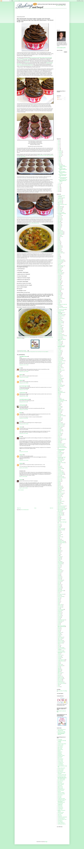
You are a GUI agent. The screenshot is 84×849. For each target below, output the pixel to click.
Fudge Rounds (60, 409)
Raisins (59, 583)
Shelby (20, 412)
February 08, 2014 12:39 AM (23, 460)
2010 (59, 188)
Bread (59, 256)
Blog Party (59, 249)
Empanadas (59, 391)
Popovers (59, 566)
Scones (59, 608)
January (60, 183)
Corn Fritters (60, 351)
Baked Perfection (60, 749)
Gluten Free (59, 422)
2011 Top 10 (60, 199)
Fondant (59, 398)
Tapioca (59, 645)
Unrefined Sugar (60, 665)
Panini (59, 533)
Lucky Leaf (59, 475)
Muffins (59, 502)
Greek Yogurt (60, 433)
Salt (58, 603)
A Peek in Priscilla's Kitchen (62, 743)
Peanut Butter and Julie (61, 793)
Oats (58, 520)
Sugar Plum (59, 814)
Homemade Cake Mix (61, 446)
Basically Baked (60, 756)
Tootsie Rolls (60, 657)
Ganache (34, 351)
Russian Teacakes (60, 596)
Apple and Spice (60, 747)
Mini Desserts (60, 496)
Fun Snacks (59, 411)
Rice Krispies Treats (61, 594)
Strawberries (60, 632)
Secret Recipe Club (26, 58)
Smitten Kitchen (60, 806)
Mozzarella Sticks (60, 501)
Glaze (58, 421)
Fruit (58, 405)
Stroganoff (59, 634)
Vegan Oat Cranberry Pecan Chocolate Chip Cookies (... (62, 172)
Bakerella (59, 750)
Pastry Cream (60, 536)
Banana (59, 235)
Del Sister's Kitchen (61, 769)
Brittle (59, 258)
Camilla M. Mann (22, 392)
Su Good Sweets (60, 813)
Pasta (58, 535)
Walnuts (59, 673)
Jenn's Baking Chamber (61, 779)
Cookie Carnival (60, 334)
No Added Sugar (60, 512)
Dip (58, 373)
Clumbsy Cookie (60, 761)
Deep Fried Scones (60, 370)
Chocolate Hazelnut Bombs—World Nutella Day (63, 178)
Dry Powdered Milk (61, 385)
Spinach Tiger (21, 59)
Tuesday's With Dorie (61, 659)
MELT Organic (60, 488)
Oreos (59, 527)
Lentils (59, 469)
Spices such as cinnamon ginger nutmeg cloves (62, 626)
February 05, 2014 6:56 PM (23, 451)
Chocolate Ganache (61, 314)
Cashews (59, 286)
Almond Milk (60, 208)
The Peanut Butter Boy (61, 818)
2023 (59, 140)
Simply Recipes (60, 805)
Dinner (59, 372)
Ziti (58, 685)
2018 (59, 144)
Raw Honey (59, 587)
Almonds (59, 211)
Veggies (59, 671)
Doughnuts (59, 379)
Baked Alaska (60, 230)
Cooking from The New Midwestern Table (61, 346)
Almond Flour (60, 207)
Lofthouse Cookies (61, 473)
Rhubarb (59, 591)
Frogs (59, 402)
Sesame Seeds (60, 610)
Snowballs (59, 622)
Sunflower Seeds (60, 640)
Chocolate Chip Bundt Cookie (62, 307)
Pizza (58, 560)
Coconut (59, 326)
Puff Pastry (59, 576)
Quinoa (59, 582)
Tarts (58, 646)
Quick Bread (59, 581)
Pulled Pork (59, 577)
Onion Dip (59, 525)
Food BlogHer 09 (60, 399)
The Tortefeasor (60, 821)
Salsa (58, 602)
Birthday (59, 242)
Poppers (59, 567)
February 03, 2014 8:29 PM (23, 418)
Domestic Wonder (60, 770)
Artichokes (59, 224)
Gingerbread (60, 418)
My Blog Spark (60, 503)
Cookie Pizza (60, 341)
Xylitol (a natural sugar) (61, 683)
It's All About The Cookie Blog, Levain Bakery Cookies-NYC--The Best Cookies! (62, 778)
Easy (58, 387)
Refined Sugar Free (61, 590)
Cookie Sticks (60, 343)
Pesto (58, 553)
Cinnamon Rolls (60, 322)
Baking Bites (59, 753)
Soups (44, 351)
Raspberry (59, 584)
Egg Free (59, 388)
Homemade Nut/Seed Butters (62, 447)
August (60, 156)
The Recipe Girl (60, 820)
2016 (59, 147)
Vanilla (59, 666)
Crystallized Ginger (61, 363)
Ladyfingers (59, 467)
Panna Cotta (60, 534)
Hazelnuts (59, 440)
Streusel (59, 633)
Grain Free (59, 427)
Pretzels (59, 574)
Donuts (59, 377)
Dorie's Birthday (60, 378)
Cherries (59, 296)
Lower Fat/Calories (61, 474)
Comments (60, 99)
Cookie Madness (60, 763)
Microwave (59, 495)
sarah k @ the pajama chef (24, 399)
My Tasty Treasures (61, 790)
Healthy (59, 442)
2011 (59, 187)
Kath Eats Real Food (61, 783)
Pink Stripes (59, 797)
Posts (59, 97)
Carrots (22, 351)
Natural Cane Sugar (61, 507)
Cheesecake (59, 293)
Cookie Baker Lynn (61, 762)
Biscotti (59, 243)
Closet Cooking (60, 760)
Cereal (59, 290)
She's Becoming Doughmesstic (60, 804)
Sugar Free (59, 639)
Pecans (59, 547)
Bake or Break (60, 748)
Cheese (59, 291)
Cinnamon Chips (60, 321)
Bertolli (59, 241)
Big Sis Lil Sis (60, 757)
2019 (59, 143)
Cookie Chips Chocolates (62, 335)
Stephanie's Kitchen (61, 812)
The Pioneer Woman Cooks (62, 819)
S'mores (59, 597)
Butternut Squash (60, 272)
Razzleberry (59, 588)
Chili (58, 303)
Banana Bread (27, 61)
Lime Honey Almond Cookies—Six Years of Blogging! (62, 166)
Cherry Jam (59, 297)
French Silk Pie (60, 401)
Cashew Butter (60, 285)
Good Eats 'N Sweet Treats (62, 774)
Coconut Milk (60, 328)
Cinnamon (59, 320)
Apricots (59, 223)
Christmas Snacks (60, 315)
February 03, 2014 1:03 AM (23, 389)
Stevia (59, 631)
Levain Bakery (60, 470)
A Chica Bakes (60, 739)
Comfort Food (60, 332)
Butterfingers (60, 270)
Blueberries (59, 251)
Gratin (59, 432)
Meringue (59, 489)
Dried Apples (60, 380)
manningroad (60, 785)
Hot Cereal (59, 454)
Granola (59, 428)
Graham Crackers (60, 426)
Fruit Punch (59, 407)
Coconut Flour (60, 327)
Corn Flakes (59, 350)
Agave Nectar (60, 202)
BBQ (58, 238)
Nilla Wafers (59, 511)
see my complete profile (61, 47)
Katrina (20, 479)
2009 (59, 190)
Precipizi (59, 573)
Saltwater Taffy (60, 604)
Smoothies (59, 616)
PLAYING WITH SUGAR (61, 798)
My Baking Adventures (61, 789)
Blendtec (59, 248)
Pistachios (59, 559)
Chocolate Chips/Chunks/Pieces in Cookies (61, 312)
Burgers (59, 269)
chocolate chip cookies (61, 309)
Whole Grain (60, 679)
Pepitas (59, 548)
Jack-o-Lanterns (60, 460)
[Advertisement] (37, 11)
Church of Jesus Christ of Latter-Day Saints (62, 730)
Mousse (59, 500)
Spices (59, 624)
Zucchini (59, 686)
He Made (59, 441)
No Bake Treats (60, 513)
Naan (58, 504)
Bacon (59, 228)
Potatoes (59, 569)
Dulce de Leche (60, 386)
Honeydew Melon (60, 452)
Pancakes (59, 532)
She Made (59, 611)
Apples (59, 221)
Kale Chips (59, 466)
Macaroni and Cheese (61, 477)
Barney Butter (60, 236)
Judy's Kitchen (60, 782)
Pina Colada (60, 556)
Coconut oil (59, 329)
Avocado (59, 227)
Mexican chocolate (61, 493)
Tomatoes (59, 656)
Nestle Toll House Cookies (62, 508)
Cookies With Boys (61, 764)
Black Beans (59, 245)
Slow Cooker (60, 615)
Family (59, 394)
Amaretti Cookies (60, 212)
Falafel (59, 393)
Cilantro (59, 319)
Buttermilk (59, 271)
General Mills (60, 414)
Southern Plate (60, 809)
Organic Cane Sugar (61, 528)
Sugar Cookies (60, 638)
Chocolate (25, 351)
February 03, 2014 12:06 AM (23, 377)
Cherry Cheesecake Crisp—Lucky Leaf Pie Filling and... (63, 175)
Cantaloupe (59, 282)
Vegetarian (46, 351)
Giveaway (59, 420)
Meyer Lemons (60, 494)
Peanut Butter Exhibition (61, 542)
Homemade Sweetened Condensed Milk (61, 450)
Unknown (21, 374)
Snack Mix (59, 617)
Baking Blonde (60, 754)
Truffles (59, 658)
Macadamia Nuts (60, 476)
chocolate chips (60, 310)
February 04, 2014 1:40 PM (23, 433)
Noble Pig (59, 791)
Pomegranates (60, 563)
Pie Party (59, 554)
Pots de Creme (60, 570)
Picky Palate (59, 796)
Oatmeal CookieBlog (61, 792)
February (60, 164)
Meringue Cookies (60, 490)
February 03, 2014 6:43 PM (23, 409)
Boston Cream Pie (60, 252)
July (59, 157)
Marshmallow (60, 487)
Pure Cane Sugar (60, 580)
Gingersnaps (60, 419)
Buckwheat (59, 263)
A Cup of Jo (59, 742)
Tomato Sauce (60, 655)
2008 (59, 191)
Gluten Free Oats (60, 425)
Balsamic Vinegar (60, 234)
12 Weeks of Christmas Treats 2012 (61, 198)
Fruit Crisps (59, 406)
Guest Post (59, 434)
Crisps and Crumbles (61, 360)
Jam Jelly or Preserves (61, 462)
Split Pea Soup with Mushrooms (34, 223)
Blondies (59, 250)
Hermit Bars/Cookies (61, 443)
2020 (59, 141)
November (60, 152)
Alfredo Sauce (60, 203)
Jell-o (58, 463)
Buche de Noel (60, 262)
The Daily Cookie (60, 650)
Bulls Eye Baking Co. (61, 265)
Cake (20, 351)
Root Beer (59, 595)
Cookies (59, 344)
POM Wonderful (60, 562)
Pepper (59, 549)
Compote (59, 333)
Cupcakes (28, 351)
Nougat (59, 516)
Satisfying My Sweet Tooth (62, 799)
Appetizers (59, 217)
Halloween (59, 435)
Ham (58, 436)
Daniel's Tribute (60, 367)
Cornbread (59, 352)
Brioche (59, 257)
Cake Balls (59, 276)
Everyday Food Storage (61, 731)
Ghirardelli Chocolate (61, 415)
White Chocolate (60, 678)
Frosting (31, 351)
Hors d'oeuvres (60, 453)
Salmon (59, 601)
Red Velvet (59, 589)
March (60, 163)
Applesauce (59, 222)
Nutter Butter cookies (61, 519)
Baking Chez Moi (60, 231)
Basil (58, 237)
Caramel (59, 283)
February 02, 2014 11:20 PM (23, 371)
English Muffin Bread (61, 392)
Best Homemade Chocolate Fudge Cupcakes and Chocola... (63, 180)
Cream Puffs (60, 359)
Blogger (46, 841)
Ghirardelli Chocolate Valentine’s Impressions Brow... (63, 169)
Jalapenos (59, 461)
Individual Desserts (61, 459)
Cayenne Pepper (60, 289)
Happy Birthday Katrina (61, 439)
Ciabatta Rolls (60, 318)
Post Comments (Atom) (25, 509)
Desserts (59, 371)
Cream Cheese (60, 358)
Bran (58, 255)
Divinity (59, 374)
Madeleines (59, 481)
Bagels (59, 229)
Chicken (59, 300)
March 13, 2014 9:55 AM (23, 476)
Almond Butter (60, 206)
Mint (58, 497)
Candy (59, 279)
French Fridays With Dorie (62, 400)
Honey (59, 451)
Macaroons (59, 480)
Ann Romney (60, 215)
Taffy (58, 644)
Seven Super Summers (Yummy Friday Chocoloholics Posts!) (61, 801)
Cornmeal (59, 353)
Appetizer (59, 216)
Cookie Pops (60, 342)
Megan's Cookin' (60, 786)
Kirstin (20, 421)
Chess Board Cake (60, 298)
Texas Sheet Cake (60, 647)
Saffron (59, 598)
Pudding (59, 575)
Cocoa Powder (60, 325)
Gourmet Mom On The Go (62, 775)
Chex (58, 299)
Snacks (59, 618)
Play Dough (59, 561)
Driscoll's (59, 384)
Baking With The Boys (61, 755)
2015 (59, 148)
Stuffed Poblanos (60, 637)
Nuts (58, 518)
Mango (59, 483)
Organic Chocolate (61, 529)
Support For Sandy (61, 641)
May (59, 160)
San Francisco (60, 605)
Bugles (59, 264)
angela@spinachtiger (23, 356)
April (20, 436)
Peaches (59, 539)
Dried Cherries (60, 381)
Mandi (59, 482)
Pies (58, 555)
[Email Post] (28, 350)
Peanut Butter (60, 540)
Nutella (59, 517)
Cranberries (59, 357)
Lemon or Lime (60, 468)
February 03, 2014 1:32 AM (23, 396)
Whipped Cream (60, 677)
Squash (59, 630)
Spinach (59, 627)
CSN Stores (59, 364)
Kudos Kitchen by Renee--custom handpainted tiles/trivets (62, 733)
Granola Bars (60, 429)
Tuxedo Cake (60, 664)
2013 (59, 184)
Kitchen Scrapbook (61, 784)
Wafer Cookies (60, 672)
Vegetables (59, 669)
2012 (59, 186)
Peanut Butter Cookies (61, 541)
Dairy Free (59, 366)
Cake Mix (59, 277)
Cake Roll (59, 278)
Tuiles (59, 662)
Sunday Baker (60, 815)
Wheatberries (60, 676)
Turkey (59, 663)
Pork (58, 568)
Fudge (59, 408)
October (60, 153)
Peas (36, 351)
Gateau (59, 413)
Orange (59, 526)
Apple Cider (59, 220)
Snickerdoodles (60, 621)
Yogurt (59, 684)
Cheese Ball (59, 292)
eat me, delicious (60, 771)
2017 (59, 145)
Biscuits (59, 244)
